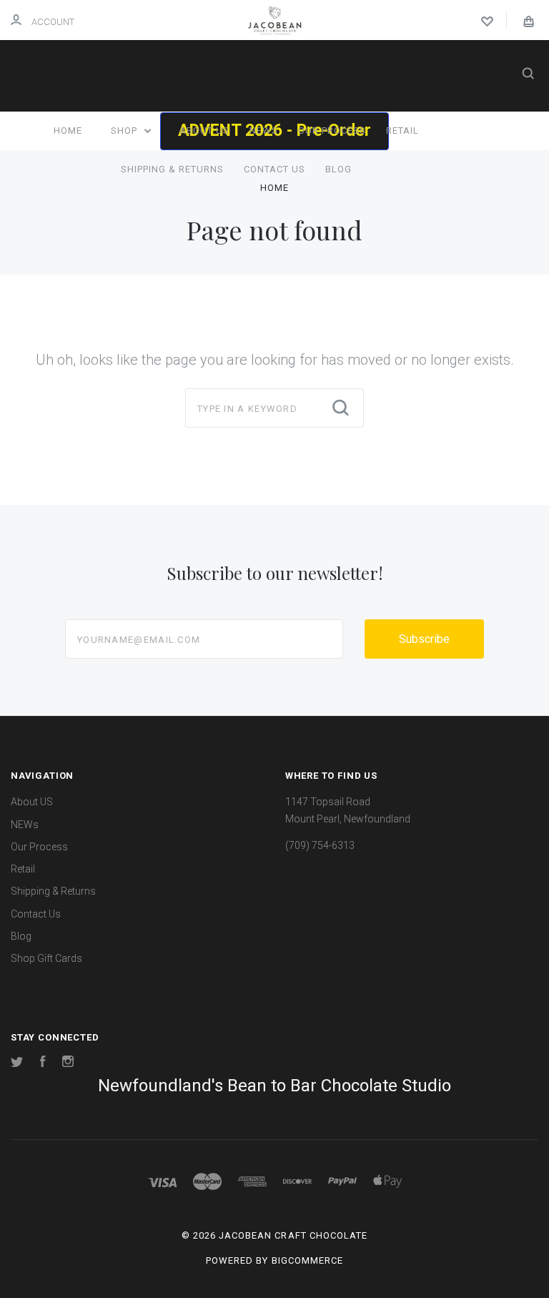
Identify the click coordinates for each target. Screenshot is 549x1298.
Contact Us (274, 169)
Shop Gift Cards (46, 958)
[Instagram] (68, 1063)
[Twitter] (17, 1063)
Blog (338, 169)
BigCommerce (307, 1260)
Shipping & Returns (172, 169)
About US (204, 130)
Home (68, 130)
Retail (402, 130)
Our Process (332, 130)
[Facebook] (43, 1063)
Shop (125, 130)
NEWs (263, 130)
